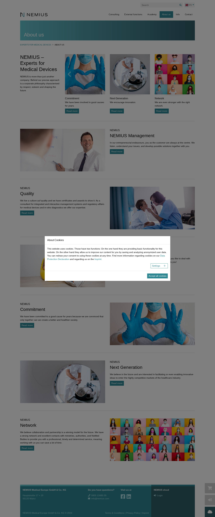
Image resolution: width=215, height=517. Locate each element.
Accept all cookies (157, 276)
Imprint (97, 259)
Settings (156, 265)
